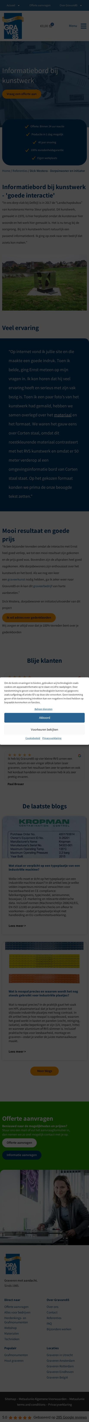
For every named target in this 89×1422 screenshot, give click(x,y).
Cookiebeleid (32, 738)
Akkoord (44, 718)
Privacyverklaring (51, 738)
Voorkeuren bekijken (44, 729)
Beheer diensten (43, 709)
